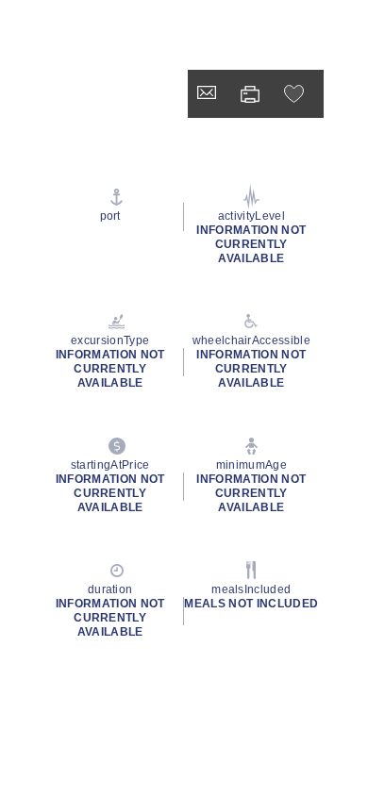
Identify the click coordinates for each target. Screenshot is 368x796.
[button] (296, 94)
